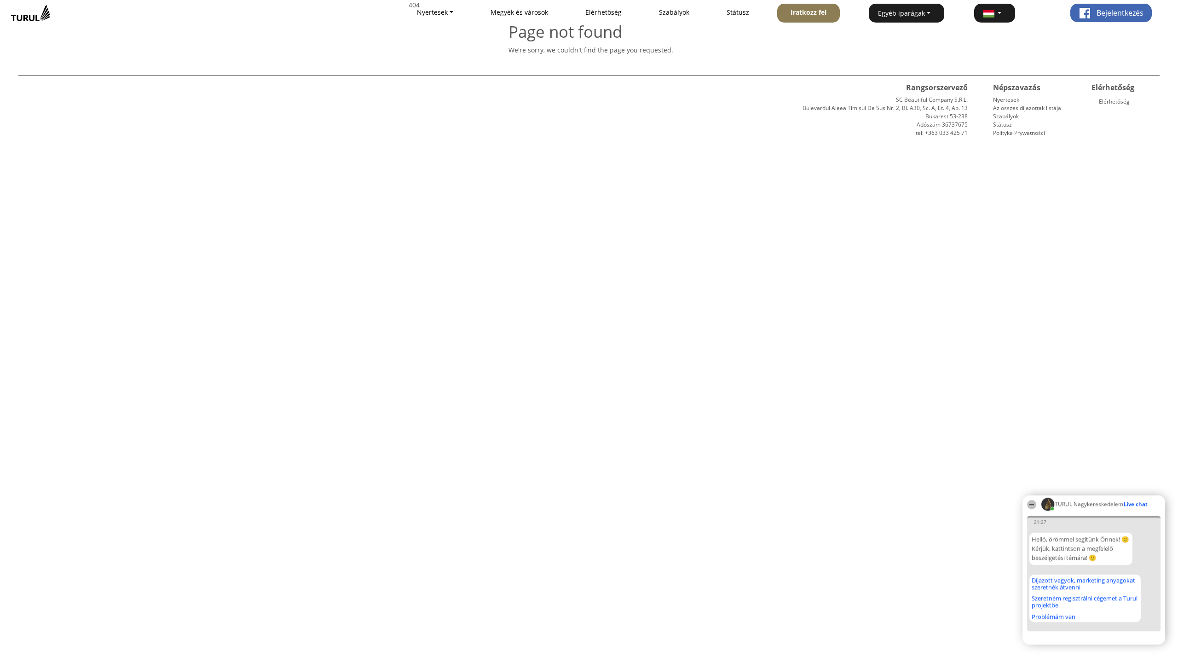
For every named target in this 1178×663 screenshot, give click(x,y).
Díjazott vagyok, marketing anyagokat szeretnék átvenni (1083, 583)
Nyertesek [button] (432, 12)
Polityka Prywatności (1019, 133)
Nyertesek (1006, 100)
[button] (995, 13)
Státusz (738, 12)
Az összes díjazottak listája (1027, 108)
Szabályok (674, 12)
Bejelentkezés (1119, 13)
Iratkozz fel (808, 12)
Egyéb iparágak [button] (901, 13)
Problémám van (1053, 616)
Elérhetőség (603, 12)
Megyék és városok (519, 12)
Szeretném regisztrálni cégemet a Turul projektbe (1085, 601)
